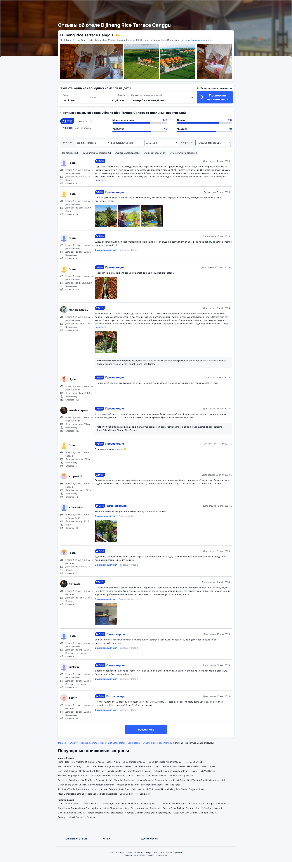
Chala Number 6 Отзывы (91, 771)
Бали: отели (134, 742)
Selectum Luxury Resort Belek (170, 780)
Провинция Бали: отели (112, 742)
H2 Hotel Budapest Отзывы (201, 766)
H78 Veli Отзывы (208, 771)
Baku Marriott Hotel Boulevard (135, 793)
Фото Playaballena (113, 808)
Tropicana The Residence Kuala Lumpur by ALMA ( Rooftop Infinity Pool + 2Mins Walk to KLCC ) (105, 789)
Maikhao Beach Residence (101, 784)
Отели (73, 742)
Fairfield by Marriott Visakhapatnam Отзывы (175, 771)
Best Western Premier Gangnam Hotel (206, 780)
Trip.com (62, 742)
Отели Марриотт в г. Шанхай (155, 803)
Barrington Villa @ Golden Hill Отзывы (76, 817)
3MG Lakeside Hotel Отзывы (151, 775)
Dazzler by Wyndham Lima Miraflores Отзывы (81, 780)
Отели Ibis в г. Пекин (127, 803)
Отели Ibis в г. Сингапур (184, 803)
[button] (258, 5)
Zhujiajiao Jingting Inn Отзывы (73, 775)
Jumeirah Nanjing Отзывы (181, 775)
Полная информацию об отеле (195, 40)
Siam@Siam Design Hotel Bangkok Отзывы (128, 771)
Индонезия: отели (88, 742)
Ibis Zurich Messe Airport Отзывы (164, 762)
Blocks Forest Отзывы (174, 766)
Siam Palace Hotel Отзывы (146, 766)
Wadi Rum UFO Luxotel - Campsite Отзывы (195, 812)
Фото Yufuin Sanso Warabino (210, 808)
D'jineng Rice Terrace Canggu (157, 742)
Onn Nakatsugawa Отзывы (71, 812)
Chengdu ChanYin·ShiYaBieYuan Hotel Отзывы (148, 812)
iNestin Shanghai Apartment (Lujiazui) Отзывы (129, 780)
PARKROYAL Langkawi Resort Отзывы (111, 766)
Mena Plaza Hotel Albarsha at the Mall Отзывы (81, 762)
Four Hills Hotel (172, 784)
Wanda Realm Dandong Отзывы (74, 766)
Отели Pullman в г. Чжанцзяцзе (98, 803)
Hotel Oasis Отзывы (194, 762)
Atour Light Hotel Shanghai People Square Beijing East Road (87, 793)
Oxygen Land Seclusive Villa (72, 784)
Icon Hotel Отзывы (67, 771)
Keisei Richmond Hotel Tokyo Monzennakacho (140, 784)
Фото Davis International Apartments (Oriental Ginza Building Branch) (159, 808)
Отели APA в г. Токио (68, 803)
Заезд (66, 95)
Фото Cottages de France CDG (214, 803)
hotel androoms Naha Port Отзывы (105, 812)
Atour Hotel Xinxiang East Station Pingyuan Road (179, 789)
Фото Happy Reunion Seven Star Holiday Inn (80, 808)
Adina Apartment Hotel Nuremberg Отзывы (112, 775)
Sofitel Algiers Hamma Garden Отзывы (126, 762)
